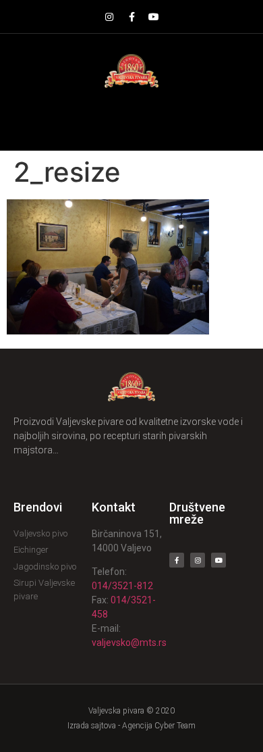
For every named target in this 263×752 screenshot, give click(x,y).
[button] (132, 119)
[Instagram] (109, 16)
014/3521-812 (122, 585)
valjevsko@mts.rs (129, 642)
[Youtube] (153, 16)
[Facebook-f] (131, 16)
